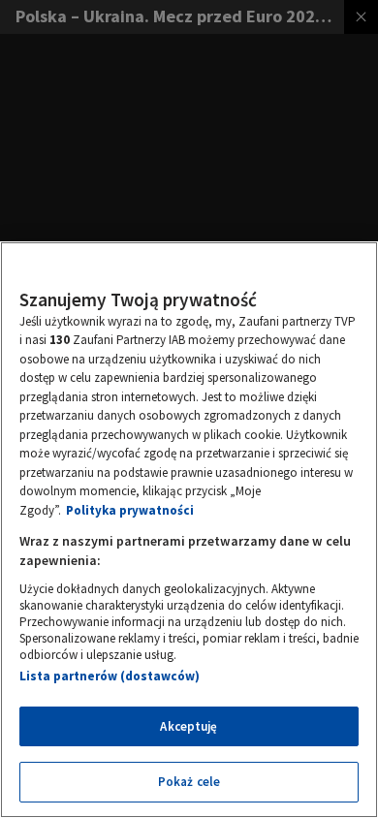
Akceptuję (188, 726)
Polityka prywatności (130, 510)
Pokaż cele (189, 781)
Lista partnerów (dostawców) (109, 676)
